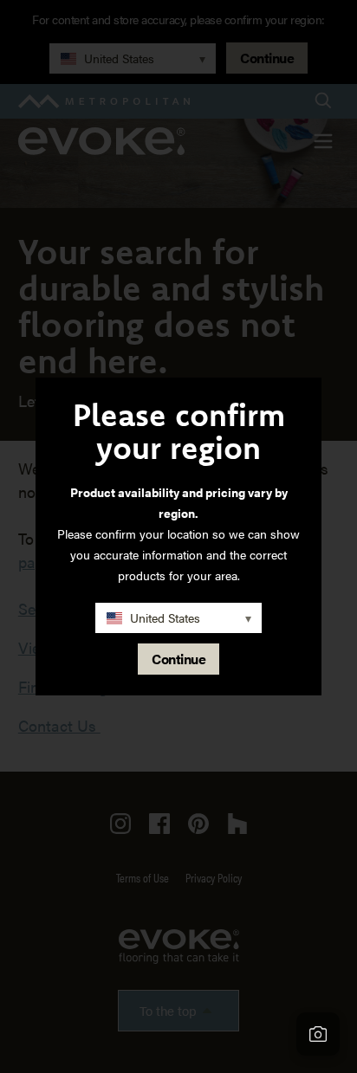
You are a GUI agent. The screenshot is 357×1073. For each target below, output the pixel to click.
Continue (178, 659)
